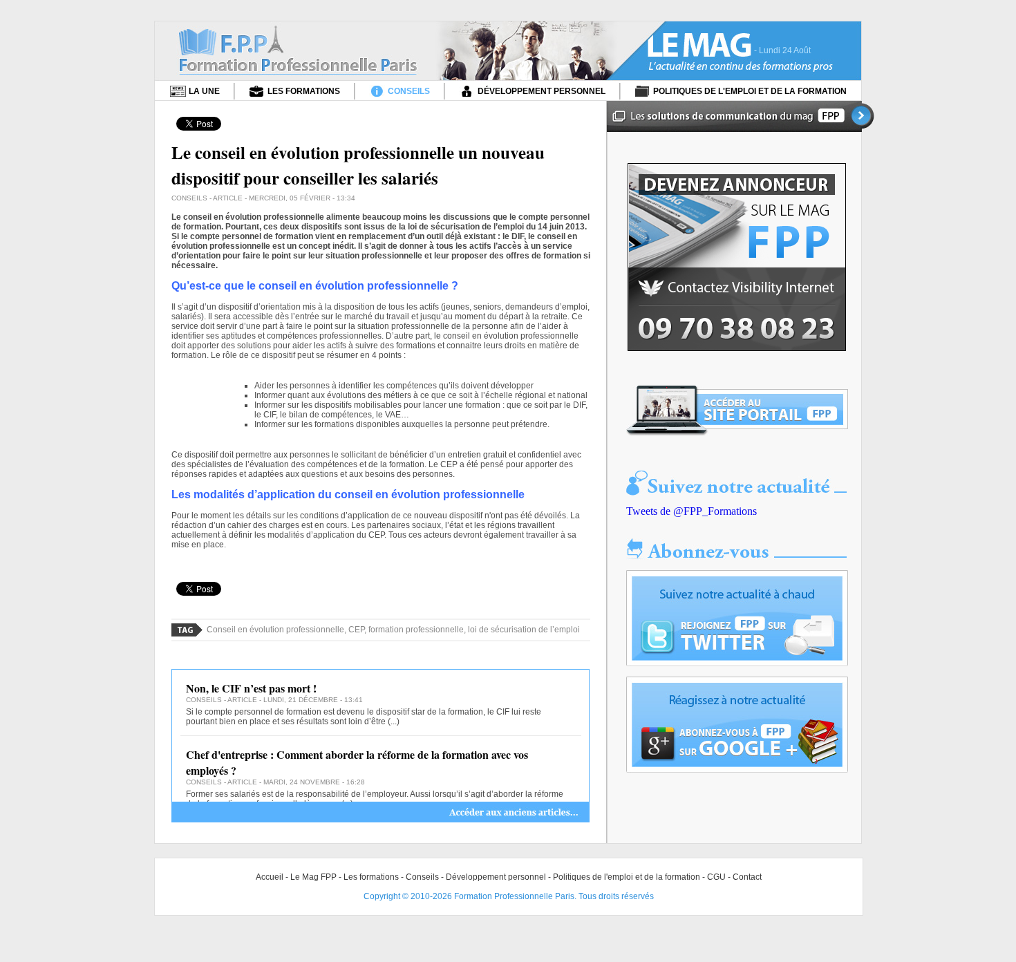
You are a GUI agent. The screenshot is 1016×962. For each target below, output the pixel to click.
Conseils (422, 877)
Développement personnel (496, 877)
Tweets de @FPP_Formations (691, 511)
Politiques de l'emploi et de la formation (626, 877)
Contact (747, 877)
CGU (716, 877)
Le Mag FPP (313, 877)
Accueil (269, 877)
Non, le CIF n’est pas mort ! (251, 688)
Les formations (371, 877)
